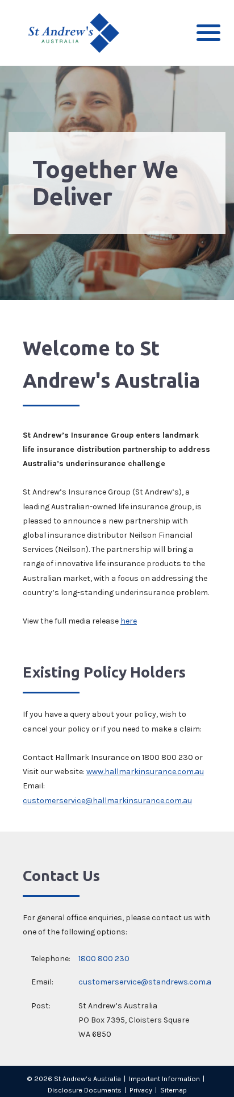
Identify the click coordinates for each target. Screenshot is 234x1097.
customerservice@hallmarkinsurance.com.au (107, 800)
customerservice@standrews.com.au (147, 982)
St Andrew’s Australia (87, 1078)
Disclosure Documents (85, 1090)
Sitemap (173, 1090)
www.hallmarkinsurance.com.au (145, 771)
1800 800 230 (103, 958)
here (128, 621)
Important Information (164, 1078)
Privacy (140, 1090)
